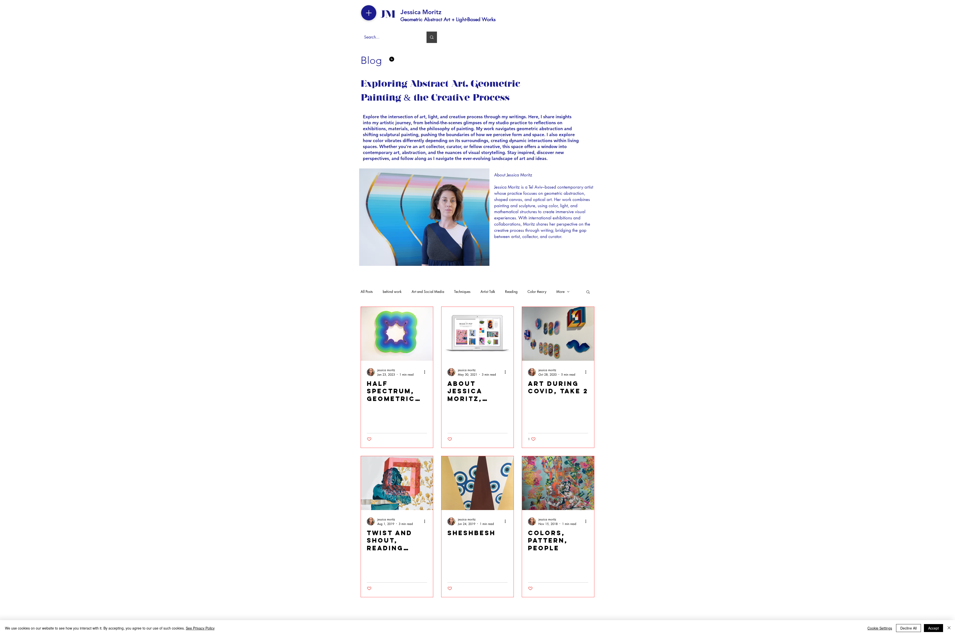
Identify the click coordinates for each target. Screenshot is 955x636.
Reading (511, 291)
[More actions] (426, 372)
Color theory (536, 291)
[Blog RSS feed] (391, 59)
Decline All (908, 628)
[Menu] (368, 12)
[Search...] (432, 37)
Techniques (462, 291)
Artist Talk (487, 291)
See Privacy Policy (200, 628)
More (560, 291)
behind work (392, 291)
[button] (588, 292)
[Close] (949, 628)
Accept (933, 628)
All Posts (367, 291)
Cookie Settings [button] (879, 628)
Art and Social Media (428, 291)
